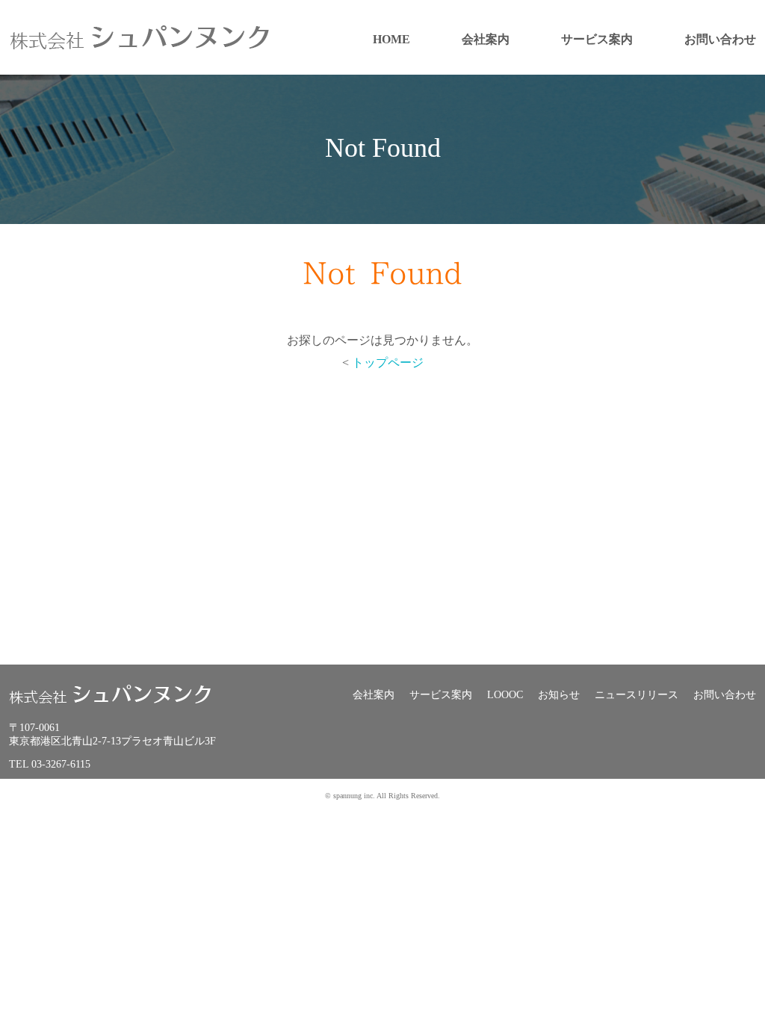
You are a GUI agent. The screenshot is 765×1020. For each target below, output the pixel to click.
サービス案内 (597, 39)
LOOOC (505, 694)
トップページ (388, 362)
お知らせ (559, 694)
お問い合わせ (720, 39)
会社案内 (486, 39)
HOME (391, 39)
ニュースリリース (636, 694)
